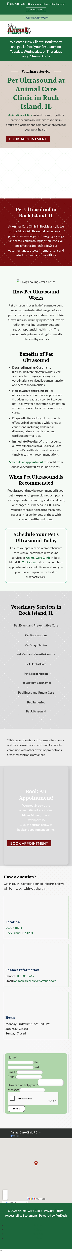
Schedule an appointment (26, 462)
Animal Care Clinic (20, 115)
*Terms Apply (40, 56)
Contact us (29, 562)
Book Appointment (28, 139)
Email (12, 1072)
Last (36, 1067)
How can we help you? (23, 1085)
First (37, 1062)
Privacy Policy (53, 1210)
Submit (16, 1108)
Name (12, 1057)
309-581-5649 (17, 4)
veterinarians (17, 250)
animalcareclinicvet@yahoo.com (48, 4)
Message (13, 1090)
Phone (12, 1076)
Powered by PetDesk (53, 1215)
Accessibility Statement (21, 1215)
